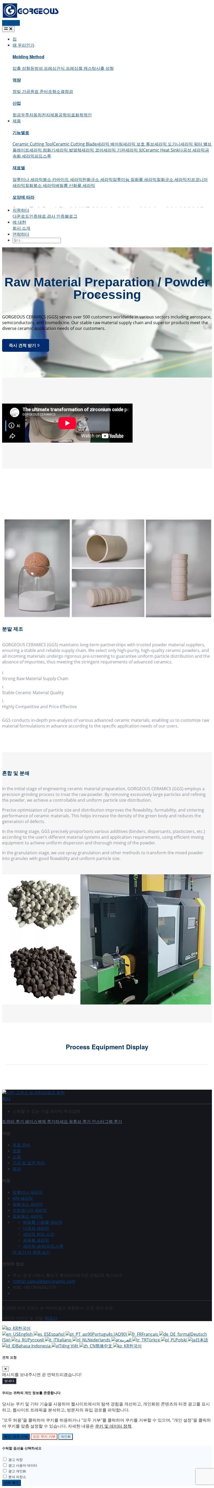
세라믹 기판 (114, 150)
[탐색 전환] (8, 29)
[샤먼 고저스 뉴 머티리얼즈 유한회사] (33, 1098)
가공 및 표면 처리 (29, 1163)
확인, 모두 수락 (16, 1437)
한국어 (24, 1328)
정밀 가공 (21, 91)
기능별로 (21, 132)
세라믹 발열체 (68, 150)
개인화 (66, 1437)
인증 (33, 216)
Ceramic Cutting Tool (33, 144)
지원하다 (21, 210)
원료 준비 (39, 91)
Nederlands (99, 1340)
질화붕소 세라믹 (40, 185)
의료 (71, 115)
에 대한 (19, 222)
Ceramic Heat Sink (161, 150)
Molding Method (28, 57)
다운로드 (21, 216)
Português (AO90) (110, 1334)
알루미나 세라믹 (28, 179)
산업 (17, 103)
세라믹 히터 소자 (38, 1234)
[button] (31, 1252)
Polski (181, 1340)
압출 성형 (21, 68)
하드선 (51, 1318)
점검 (69, 91)
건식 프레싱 (67, 68)
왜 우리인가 (23, 45)
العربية (126, 1340)
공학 (62, 115)
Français (150, 1334)
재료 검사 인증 (51, 216)
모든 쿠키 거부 (44, 1437)
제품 (17, 121)
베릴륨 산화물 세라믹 (75, 185)
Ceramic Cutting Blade (75, 144)
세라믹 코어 (92, 150)
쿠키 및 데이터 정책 (113, 1426)
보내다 (9, 1381)
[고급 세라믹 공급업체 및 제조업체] (30, 17)
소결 (60, 91)
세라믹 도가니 (167, 144)
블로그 (71, 216)
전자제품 (50, 115)
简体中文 (104, 1346)
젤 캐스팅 (87, 68)
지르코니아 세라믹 (30, 1210)
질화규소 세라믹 (172, 179)
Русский (36, 1340)
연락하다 (21, 234)
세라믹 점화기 (42, 150)
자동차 (35, 115)
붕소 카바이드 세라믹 (62, 179)
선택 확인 (11, 1483)
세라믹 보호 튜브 (138, 144)
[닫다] (5, 1369)
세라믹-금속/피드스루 (43, 1246)
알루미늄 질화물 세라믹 (135, 179)
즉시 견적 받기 (22, 345)
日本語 (201, 1340)
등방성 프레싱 (43, 68)
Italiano (65, 1340)
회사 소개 (21, 228)
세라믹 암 (134, 150)
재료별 (19, 168)
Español (57, 1334)
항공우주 (21, 115)
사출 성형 (105, 68)
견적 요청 (11, 23)
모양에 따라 (23, 197)
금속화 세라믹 (36, 1240)
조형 (52, 91)
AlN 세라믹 (23, 1198)
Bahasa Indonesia (34, 1346)
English (26, 1334)
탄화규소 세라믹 (97, 179)
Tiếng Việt (69, 1346)
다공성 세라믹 (192, 150)
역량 (17, 80)
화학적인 (83, 115)
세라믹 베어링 (110, 144)
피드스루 (42, 156)
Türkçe (154, 1340)
